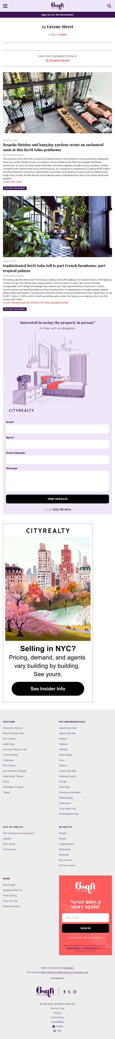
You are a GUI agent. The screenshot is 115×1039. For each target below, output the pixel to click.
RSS (59, 1030)
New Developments (13, 733)
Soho (63, 34)
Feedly (59, 1026)
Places (62, 838)
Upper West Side (68, 728)
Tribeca (62, 765)
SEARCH (110, 6)
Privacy (57, 1013)
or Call (57, 509)
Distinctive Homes (14, 188)
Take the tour (12, 182)
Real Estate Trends (13, 776)
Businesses (65, 849)
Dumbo (63, 781)
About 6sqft (9, 885)
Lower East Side (67, 771)
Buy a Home (65, 860)
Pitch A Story (10, 895)
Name (10, 437)
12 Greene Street (57, 60)
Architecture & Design (14, 771)
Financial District (67, 776)
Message (12, 468)
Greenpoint (65, 803)
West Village (65, 755)
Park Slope (64, 787)
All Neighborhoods (68, 814)
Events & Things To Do (15, 749)
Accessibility (57, 1022)
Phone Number (15, 453)
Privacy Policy (90, 948)
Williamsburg (66, 797)
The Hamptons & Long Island (18, 833)
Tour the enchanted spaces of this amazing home (35, 302)
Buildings (64, 854)
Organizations (66, 844)
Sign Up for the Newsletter (57, 14)
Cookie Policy (57, 1017)
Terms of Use (72, 948)
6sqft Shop (8, 744)
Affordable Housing (13, 787)
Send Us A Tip (10, 901)
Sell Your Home (67, 865)
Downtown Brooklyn (70, 792)
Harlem (63, 738)
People (62, 833)
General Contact (11, 906)
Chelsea (63, 749)
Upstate (7, 838)
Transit (6, 792)
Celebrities (8, 760)
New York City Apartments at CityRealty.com (64, 972)
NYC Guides (9, 738)
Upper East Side (67, 733)
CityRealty (68, 968)
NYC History (9, 765)
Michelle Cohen (15, 154)
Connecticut (9, 849)
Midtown (63, 744)
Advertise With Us (12, 890)
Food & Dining (10, 755)
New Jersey (9, 844)
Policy (6, 781)
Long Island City (67, 808)
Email (10, 422)
